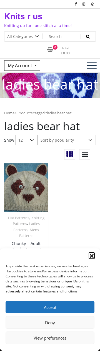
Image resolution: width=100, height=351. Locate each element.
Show (9, 140)
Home (9, 112)
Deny (50, 322)
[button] (91, 255)
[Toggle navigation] (91, 65)
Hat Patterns (18, 217)
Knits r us (23, 16)
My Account (20, 65)
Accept (50, 307)
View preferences (50, 338)
